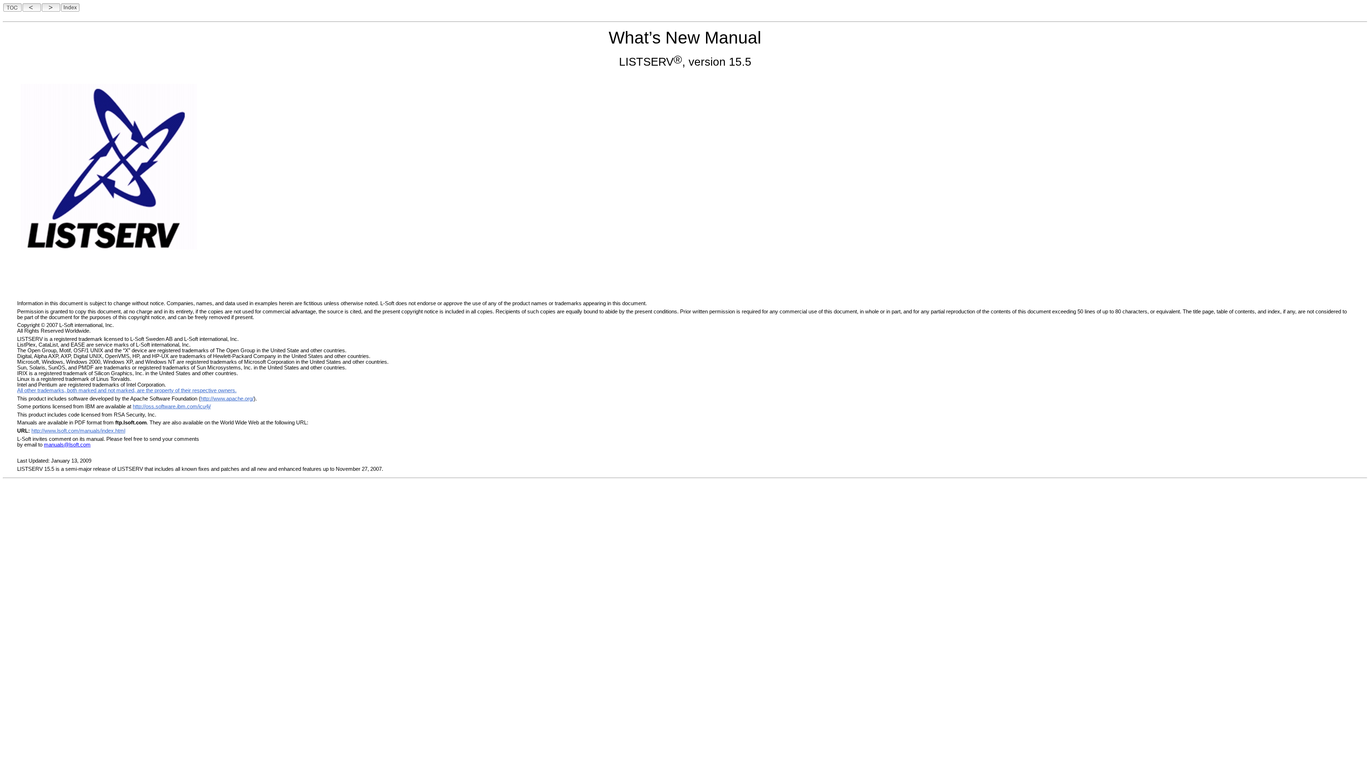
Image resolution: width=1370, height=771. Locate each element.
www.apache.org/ (233, 399)
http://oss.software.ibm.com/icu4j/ (172, 406)
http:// (207, 399)
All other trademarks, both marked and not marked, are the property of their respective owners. (127, 390)
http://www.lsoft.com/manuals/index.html (78, 431)
